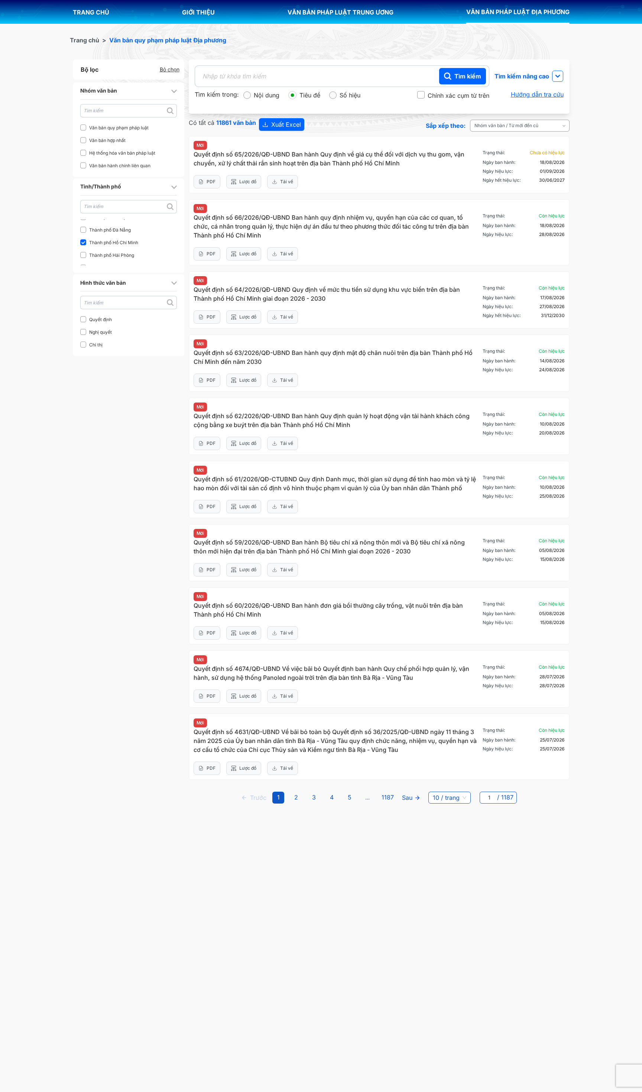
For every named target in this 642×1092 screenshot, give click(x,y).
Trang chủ (84, 40)
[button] (128, 91)
